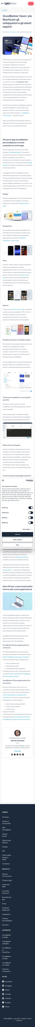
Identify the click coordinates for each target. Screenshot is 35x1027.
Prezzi (4, 904)
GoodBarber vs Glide (6, 957)
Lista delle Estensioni (5, 892)
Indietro (4, 10)
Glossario (5, 925)
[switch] (30, 512)
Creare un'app (7, 880)
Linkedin (8, 998)
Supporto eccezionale (6, 822)
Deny (17, 545)
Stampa (5, 847)
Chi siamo (5, 817)
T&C (3, 851)
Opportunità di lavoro (6, 841)
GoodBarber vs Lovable (6, 964)
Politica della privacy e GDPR (6, 857)
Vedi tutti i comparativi (6, 970)
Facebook (8, 981)
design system (7, 570)
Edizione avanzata (21, 557)
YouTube (8, 994)
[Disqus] (17, 780)
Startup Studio (4, 835)
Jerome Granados (12, 32)
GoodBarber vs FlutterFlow (6, 950)
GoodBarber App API (15, 152)
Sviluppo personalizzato (7, 919)
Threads (7, 1002)
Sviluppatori (6, 914)
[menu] (2, 3)
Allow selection (17, 539)
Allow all (17, 534)
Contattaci (6, 864)
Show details (26, 529)
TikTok (7, 1007)
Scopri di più (17, 751)
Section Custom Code (17, 309)
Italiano (19, 1020)
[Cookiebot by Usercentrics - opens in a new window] (26, 481)
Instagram (8, 986)
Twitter (7, 990)
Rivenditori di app (6, 898)
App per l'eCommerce (7, 875)
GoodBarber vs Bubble (6, 942)
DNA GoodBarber (6, 829)
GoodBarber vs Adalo (6, 936)
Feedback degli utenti (6, 909)
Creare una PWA (6, 886)
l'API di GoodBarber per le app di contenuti (16, 657)
